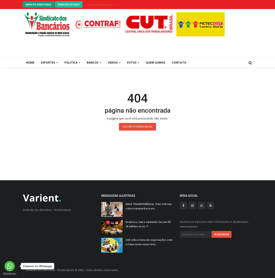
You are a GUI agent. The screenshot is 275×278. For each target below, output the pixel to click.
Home (30, 62)
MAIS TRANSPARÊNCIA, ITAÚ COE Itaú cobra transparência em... (149, 206)
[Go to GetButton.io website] (9, 274)
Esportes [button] (48, 62)
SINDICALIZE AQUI (69, 4)
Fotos (132, 62)
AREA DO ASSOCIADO (38, 4)
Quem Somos (155, 62)
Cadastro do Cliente (100, 4)
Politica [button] (71, 62)
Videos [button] (113, 62)
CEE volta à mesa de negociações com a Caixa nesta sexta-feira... (149, 242)
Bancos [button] (93, 62)
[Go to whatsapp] (10, 266)
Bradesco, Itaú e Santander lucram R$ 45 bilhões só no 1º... (148, 224)
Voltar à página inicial (137, 126)
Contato (179, 62)
